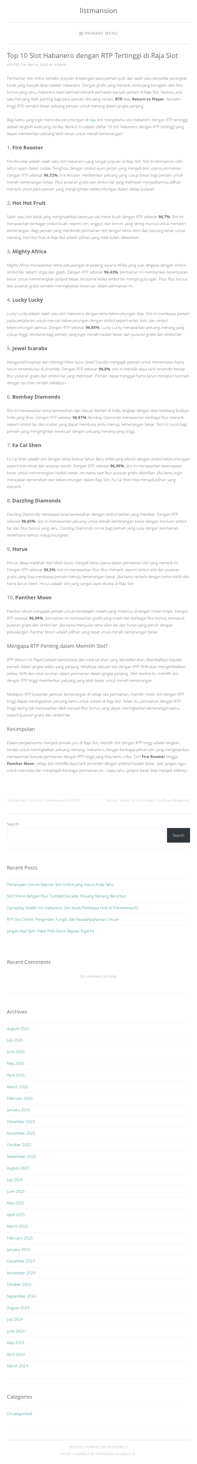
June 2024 (16, 1331)
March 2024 (17, 1365)
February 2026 (20, 1098)
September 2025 (21, 1156)
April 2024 (16, 1354)
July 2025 (15, 1179)
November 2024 (21, 1272)
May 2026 (15, 1063)
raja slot (96, 119)
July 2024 (15, 1319)
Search (13, 823)
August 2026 (18, 1028)
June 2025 (16, 1191)
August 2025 (18, 1167)
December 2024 (21, 1261)
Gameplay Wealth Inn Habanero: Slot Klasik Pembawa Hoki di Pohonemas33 (72, 907)
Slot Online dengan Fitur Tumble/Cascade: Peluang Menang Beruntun (66, 895)
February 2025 (20, 1237)
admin (60, 65)
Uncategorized (19, 1413)
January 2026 (18, 1109)
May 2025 (15, 1202)
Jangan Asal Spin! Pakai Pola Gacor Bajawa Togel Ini (50, 930)
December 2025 (21, 1121)
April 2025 (16, 1214)
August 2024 (18, 1307)
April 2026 (16, 1074)
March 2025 (17, 1226)
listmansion (98, 10)
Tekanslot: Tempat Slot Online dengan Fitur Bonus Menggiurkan (147, 800)
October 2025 (19, 1144)
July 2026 (15, 1040)
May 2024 (15, 1342)
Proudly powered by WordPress (98, 1447)
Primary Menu (101, 33)
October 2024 (19, 1284)
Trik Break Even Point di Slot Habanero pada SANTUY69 (44, 800)
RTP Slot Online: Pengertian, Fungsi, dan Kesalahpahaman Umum (63, 919)
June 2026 (16, 1051)
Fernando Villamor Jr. (116, 1454)
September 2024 (21, 1296)
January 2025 (18, 1249)
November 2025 (21, 1133)
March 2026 (17, 1086)
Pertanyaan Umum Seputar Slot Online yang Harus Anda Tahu (60, 884)
